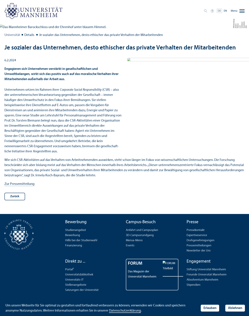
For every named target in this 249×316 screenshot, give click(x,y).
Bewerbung (72, 235)
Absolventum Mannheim (202, 279)
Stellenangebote (75, 285)
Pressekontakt (195, 230)
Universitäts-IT (74, 279)
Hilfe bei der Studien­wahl (81, 240)
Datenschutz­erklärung (125, 310)
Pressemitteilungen (199, 245)
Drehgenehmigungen (200, 240)
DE (219, 11)
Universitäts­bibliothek (79, 274)
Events (130, 245)
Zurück (14, 196)
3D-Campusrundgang (140, 235)
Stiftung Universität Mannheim (206, 269)
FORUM (135, 263)
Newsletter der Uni (198, 250)
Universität (12, 35)
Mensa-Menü (134, 240)
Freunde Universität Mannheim (206, 274)
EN (225, 11)
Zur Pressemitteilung (19, 184)
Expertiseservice (197, 235)
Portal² (69, 269)
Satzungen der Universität (82, 290)
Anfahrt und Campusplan (142, 230)
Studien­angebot (75, 230)
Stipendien (193, 285)
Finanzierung (73, 245)
